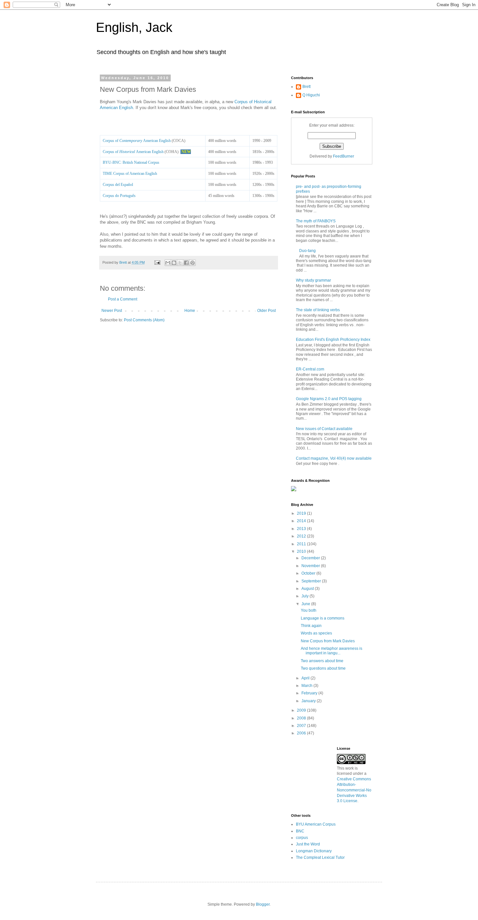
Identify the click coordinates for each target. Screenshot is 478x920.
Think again (311, 625)
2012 (302, 536)
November (311, 566)
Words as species (316, 633)
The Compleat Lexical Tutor (320, 857)
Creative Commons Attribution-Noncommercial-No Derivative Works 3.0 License (354, 790)
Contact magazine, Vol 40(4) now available (334, 458)
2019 (302, 513)
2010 (302, 551)
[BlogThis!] (174, 262)
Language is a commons (322, 618)
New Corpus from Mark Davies (328, 641)
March (307, 685)
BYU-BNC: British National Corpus (131, 162)
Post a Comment (122, 299)
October (308, 573)
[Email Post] (157, 262)
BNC (300, 831)
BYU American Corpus (316, 824)
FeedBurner (343, 156)
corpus (302, 837)
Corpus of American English (137, 140)
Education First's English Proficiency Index (333, 339)
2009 (302, 710)
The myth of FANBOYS (316, 221)
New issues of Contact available (324, 428)
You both (308, 610)
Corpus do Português (119, 195)
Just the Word (308, 844)
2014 (302, 521)
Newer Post (111, 310)
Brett (306, 86)
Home (189, 310)
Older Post (266, 310)
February (309, 693)
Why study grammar (313, 280)
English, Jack (134, 27)
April (306, 678)
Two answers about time (322, 661)
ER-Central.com (310, 369)
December (311, 558)
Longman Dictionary (314, 851)
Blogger (263, 904)
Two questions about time (323, 668)
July (305, 596)
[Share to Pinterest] (192, 262)
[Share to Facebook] (186, 262)
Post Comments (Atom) (144, 320)
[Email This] (168, 262)
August (308, 588)
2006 (302, 733)
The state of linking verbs (318, 310)
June (306, 604)
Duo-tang (307, 250)
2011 (302, 544)
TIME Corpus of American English (130, 173)
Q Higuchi (311, 95)
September (311, 581)
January (309, 701)
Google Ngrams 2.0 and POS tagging (329, 399)
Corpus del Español (118, 184)
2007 (302, 725)
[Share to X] (180, 262)
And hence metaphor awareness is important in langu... (331, 650)
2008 (302, 718)
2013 (302, 528)
